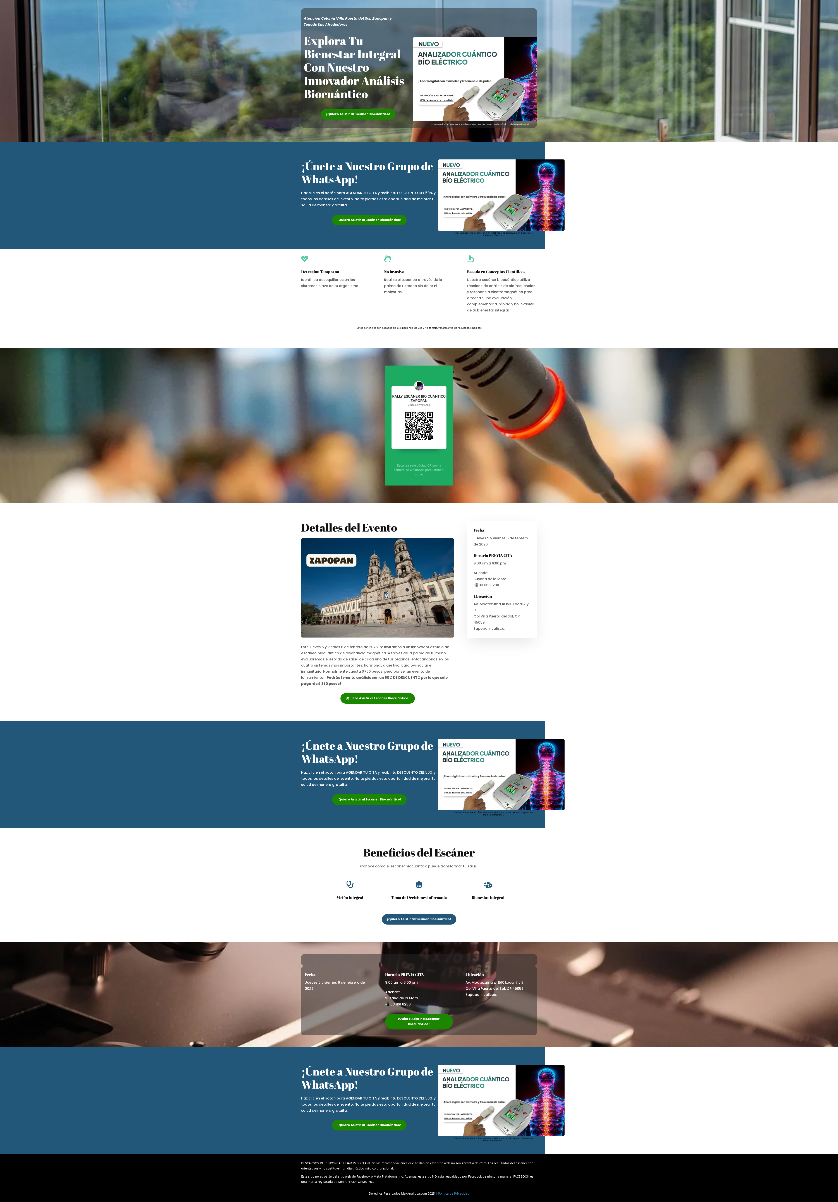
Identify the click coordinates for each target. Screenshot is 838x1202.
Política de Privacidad (453, 1193)
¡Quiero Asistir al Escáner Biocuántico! (358, 114)
